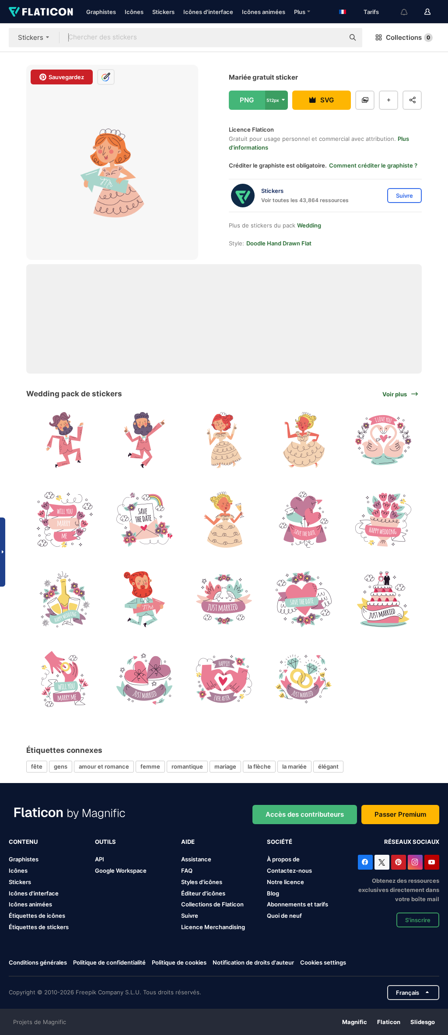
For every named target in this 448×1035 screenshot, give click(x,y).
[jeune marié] (65, 440)
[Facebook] (365, 862)
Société (279, 841)
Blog (273, 893)
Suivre (189, 915)
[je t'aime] (383, 440)
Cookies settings (323, 962)
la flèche (259, 766)
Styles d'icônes (201, 881)
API (99, 859)
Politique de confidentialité (109, 962)
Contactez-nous (289, 870)
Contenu (23, 841)
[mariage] (383, 520)
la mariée (294, 766)
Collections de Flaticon (212, 904)
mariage (225, 766)
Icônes (134, 11)
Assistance (196, 859)
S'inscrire (417, 919)
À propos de (283, 859)
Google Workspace (121, 870)
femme (150, 766)
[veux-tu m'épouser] (65, 520)
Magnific (354, 1021)
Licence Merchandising (213, 926)
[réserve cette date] (144, 520)
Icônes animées (263, 11)
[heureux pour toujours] (224, 678)
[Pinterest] (398, 862)
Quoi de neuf (284, 915)
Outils (105, 841)
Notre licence (285, 881)
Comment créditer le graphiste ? (373, 165)
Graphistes (101, 11)
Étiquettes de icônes (37, 915)
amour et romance (104, 766)
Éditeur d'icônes (203, 893)
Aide (188, 841)
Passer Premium (400, 814)
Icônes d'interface (208, 11)
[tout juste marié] (224, 599)
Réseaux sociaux (411, 841)
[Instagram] (415, 862)
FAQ (186, 870)
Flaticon (388, 1021)
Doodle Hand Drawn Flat (279, 243)
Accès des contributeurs (305, 814)
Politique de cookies (179, 962)
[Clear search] (333, 37)
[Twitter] (381, 862)
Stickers (163, 11)
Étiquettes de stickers (39, 926)
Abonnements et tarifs (297, 904)
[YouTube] (431, 862)
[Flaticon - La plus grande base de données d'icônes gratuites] (41, 12)
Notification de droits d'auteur (253, 962)
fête (36, 766)
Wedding (309, 225)
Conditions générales (38, 962)
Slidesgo (422, 1021)
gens (60, 766)
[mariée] (224, 440)
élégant (328, 766)
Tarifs (371, 11)
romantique (187, 766)
